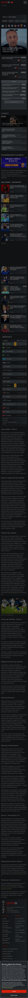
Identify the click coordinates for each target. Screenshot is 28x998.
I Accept (14, 991)
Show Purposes (14, 995)
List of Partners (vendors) (7, 987)
